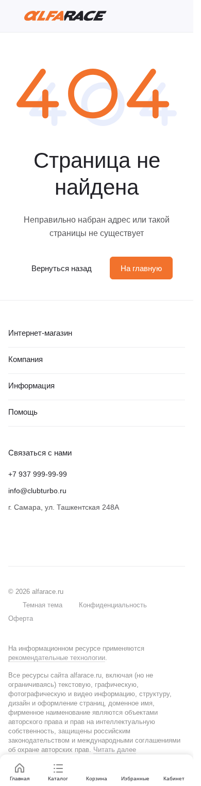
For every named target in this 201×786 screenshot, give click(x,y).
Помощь (23, 411)
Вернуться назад (61, 268)
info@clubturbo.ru (37, 490)
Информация (31, 385)
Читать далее (114, 749)
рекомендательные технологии (56, 658)
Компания (25, 359)
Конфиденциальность (113, 605)
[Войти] (162, 16)
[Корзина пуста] (180, 16)
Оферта (20, 618)
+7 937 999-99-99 (37, 474)
